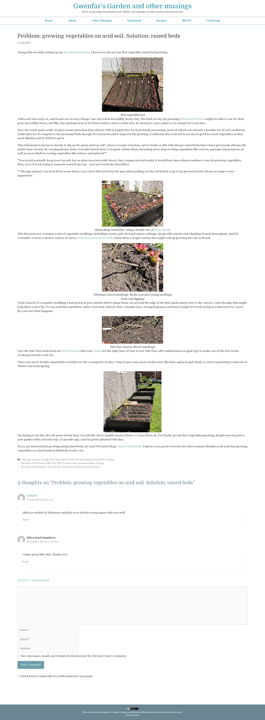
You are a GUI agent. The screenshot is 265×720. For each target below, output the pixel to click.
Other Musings (102, 20)
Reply (25, 519)
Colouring (213, 20)
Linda (97, 351)
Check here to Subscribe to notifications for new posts (56, 676)
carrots (36, 459)
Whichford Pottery (192, 119)
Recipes (162, 20)
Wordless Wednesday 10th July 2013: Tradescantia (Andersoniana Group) (62, 463)
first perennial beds (76, 52)
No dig (44, 459)
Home (49, 20)
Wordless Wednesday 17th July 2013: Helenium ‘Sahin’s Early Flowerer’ (61, 466)
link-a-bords (162, 230)
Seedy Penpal (71, 351)
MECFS (186, 20)
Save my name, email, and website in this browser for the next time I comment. (74, 656)
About (72, 20)
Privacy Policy (132, 715)
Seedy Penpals (84, 459)
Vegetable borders (104, 459)
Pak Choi (55, 459)
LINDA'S (32, 496)
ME (136, 435)
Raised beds (67, 459)
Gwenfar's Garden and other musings (132, 6)
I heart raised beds (129, 446)
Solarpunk (134, 20)
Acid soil (26, 459)
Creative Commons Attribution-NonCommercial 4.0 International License (146, 712)
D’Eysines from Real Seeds (95, 238)
